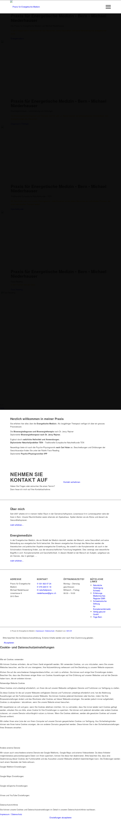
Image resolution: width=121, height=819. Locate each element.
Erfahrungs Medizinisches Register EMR (99, 596)
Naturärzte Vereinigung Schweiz (98, 588)
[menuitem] (107, 6)
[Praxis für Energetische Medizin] (25, 6)
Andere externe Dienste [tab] (10, 747)
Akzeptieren (9, 642)
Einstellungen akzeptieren (61, 817)
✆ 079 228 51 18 (44, 586)
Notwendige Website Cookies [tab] (12, 683)
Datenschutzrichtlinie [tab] (9, 804)
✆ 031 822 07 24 (44, 583)
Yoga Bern (97, 616)
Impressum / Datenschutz (45, 631)
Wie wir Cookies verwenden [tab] (11, 659)
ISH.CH (69, 631)
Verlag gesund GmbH (99, 613)
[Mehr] (97, 637)
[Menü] (107, 6)
